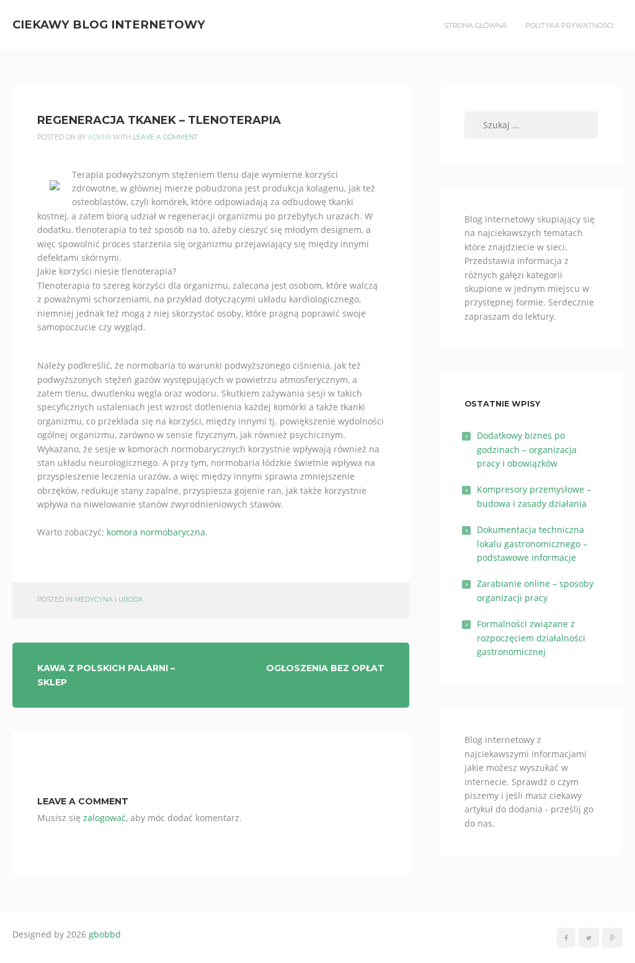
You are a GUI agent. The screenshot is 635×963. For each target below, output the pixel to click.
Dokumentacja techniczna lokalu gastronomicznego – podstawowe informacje (532, 543)
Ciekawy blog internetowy (108, 24)
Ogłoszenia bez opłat (325, 668)
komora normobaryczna (156, 532)
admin (99, 137)
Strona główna (475, 25)
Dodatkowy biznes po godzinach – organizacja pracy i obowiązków (527, 449)
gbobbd (105, 934)
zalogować (104, 818)
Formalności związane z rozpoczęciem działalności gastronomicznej (531, 637)
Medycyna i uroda (108, 600)
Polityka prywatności (569, 25)
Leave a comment (165, 137)
